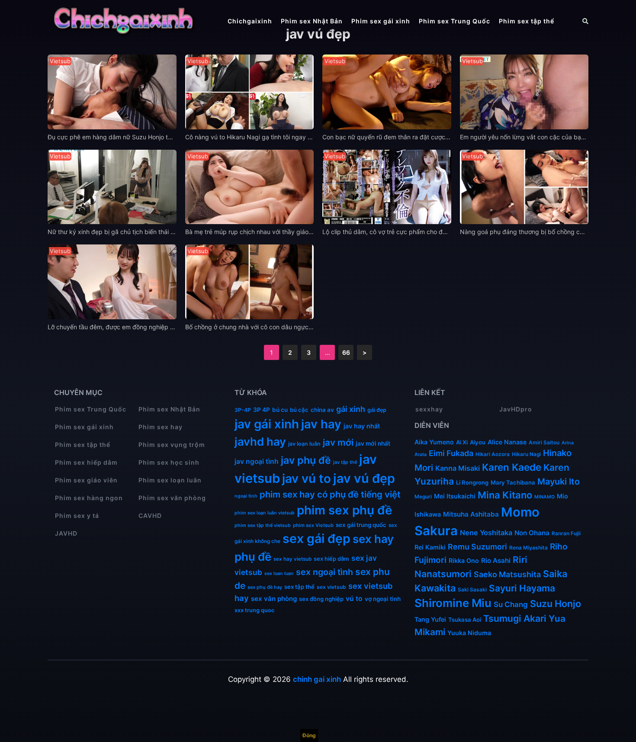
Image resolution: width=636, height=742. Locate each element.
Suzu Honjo (555, 603)
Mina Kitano (505, 495)
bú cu (280, 409)
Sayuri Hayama (522, 588)
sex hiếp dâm (331, 559)
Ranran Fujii (566, 533)
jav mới (338, 442)
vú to (354, 598)
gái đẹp (376, 410)
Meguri (423, 497)
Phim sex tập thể (526, 21)
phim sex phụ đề (344, 510)
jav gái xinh (266, 424)
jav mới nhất (373, 443)
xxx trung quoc (254, 610)
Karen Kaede (511, 467)
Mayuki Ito (558, 481)
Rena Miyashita (528, 548)
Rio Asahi (496, 560)
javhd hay (260, 441)
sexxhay (429, 409)
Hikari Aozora (492, 454)
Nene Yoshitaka (486, 532)
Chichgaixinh (250, 21)
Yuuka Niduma (469, 632)
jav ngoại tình (256, 461)
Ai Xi (462, 442)
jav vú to (306, 478)
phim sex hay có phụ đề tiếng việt (330, 494)
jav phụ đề (306, 460)
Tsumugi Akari (514, 618)
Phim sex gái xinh (380, 21)
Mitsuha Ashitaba (471, 514)
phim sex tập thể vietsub (262, 525)
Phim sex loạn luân (170, 480)
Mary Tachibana (513, 482)
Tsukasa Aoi (464, 619)
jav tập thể (345, 462)
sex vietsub (331, 587)
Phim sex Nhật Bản (312, 21)
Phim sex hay (160, 426)
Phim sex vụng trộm (171, 444)
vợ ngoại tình (383, 598)
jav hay (321, 424)
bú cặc (299, 409)
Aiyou (477, 442)
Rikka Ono (464, 560)
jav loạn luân (304, 443)
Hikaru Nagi (526, 454)
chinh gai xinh (317, 679)
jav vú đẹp (364, 478)
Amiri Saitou (544, 443)
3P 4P (261, 409)
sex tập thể (299, 586)
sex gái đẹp (316, 538)
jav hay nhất (362, 426)
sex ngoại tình (324, 572)
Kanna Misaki (457, 468)
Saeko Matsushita (507, 574)
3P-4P (242, 410)
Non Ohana (531, 533)
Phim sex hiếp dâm (86, 462)
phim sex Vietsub (313, 525)
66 (346, 352)
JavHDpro (515, 409)
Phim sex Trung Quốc (454, 21)
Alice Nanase (507, 442)
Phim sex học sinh (168, 462)
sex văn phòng (274, 598)
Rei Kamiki (430, 547)
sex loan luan (279, 573)
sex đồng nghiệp (321, 598)
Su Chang (511, 604)
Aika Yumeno (434, 442)
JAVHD (66, 533)
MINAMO (544, 497)
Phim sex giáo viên (86, 480)
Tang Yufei (430, 619)
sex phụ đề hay (264, 587)
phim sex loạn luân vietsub (264, 513)
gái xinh (350, 409)
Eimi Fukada (451, 453)
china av (322, 409)
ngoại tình (245, 496)
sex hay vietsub (292, 559)
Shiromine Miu (452, 603)
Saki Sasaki (472, 590)
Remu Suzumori (477, 546)
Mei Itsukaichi (454, 496)
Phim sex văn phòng (172, 497)
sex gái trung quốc (361, 524)
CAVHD (150, 515)
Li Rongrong (472, 482)
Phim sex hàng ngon (89, 497)
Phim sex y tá (77, 515)
